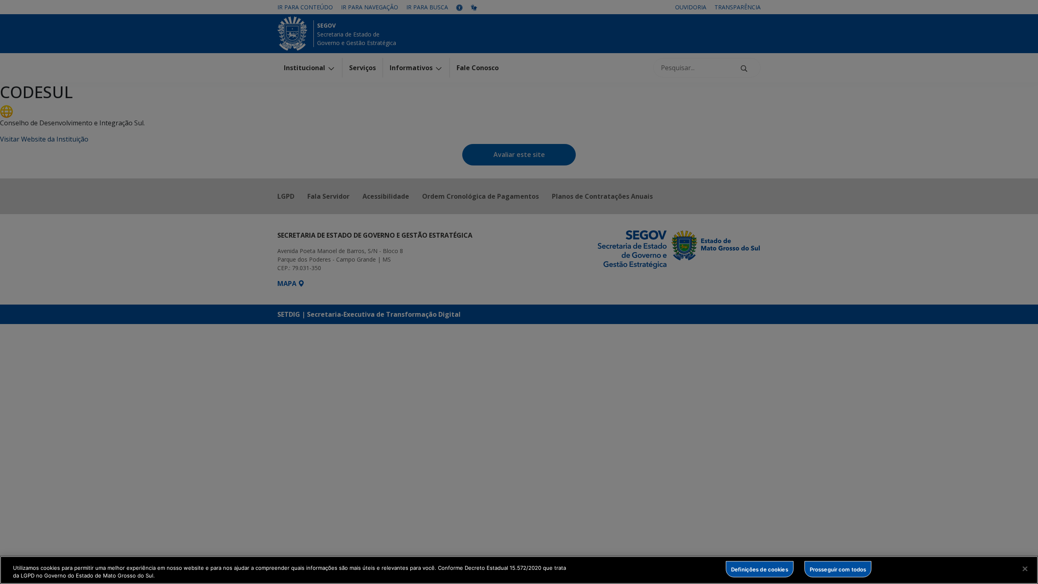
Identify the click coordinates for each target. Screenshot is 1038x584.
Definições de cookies (759, 569)
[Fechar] (1025, 569)
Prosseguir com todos (838, 569)
